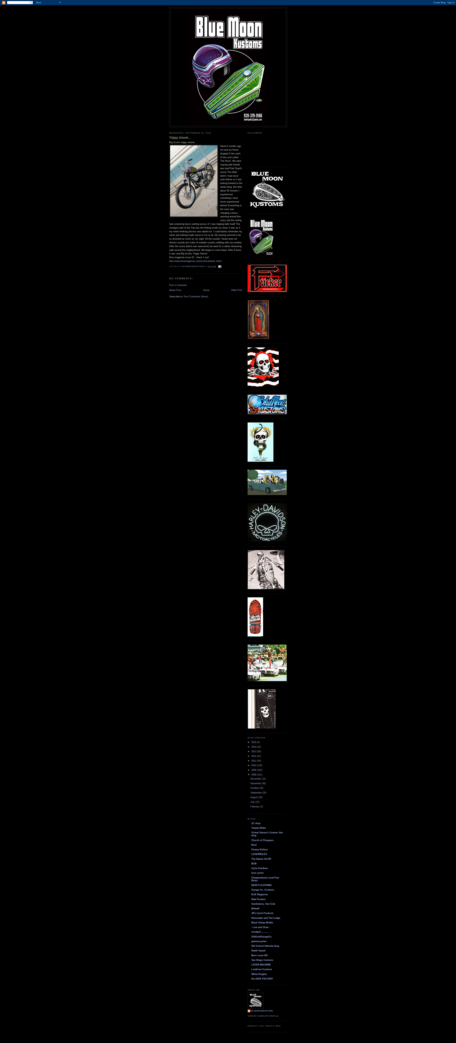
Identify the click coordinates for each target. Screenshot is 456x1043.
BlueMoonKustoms (262, 1011)
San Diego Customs (262, 960)
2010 (254, 765)
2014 (254, 746)
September (256, 792)
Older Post (236, 290)
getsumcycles (258, 941)
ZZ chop (255, 823)
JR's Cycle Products (262, 913)
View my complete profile (263, 1016)
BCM (253, 863)
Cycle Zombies (259, 868)
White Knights (259, 974)
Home (206, 290)
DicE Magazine (259, 894)
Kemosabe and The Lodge (265, 918)
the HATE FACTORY (262, 978)
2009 (254, 770)
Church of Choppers (262, 840)
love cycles (257, 873)
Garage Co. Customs (262, 889)
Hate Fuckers (258, 899)
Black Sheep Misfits (262, 922)
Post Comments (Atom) (196, 296)
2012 (254, 756)
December (256, 778)
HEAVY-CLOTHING (261, 885)
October (254, 788)
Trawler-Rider (258, 828)
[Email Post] (220, 267)
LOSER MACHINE (261, 964)
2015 (254, 742)
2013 (254, 751)
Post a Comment (178, 285)
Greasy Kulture (259, 849)
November (256, 783)
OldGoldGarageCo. (261, 936)
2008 (254, 774)
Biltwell (255, 908)
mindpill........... (259, 932)
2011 (254, 760)
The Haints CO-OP (261, 859)
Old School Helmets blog (265, 946)
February (255, 806)
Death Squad (258, 950)
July (252, 802)
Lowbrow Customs (261, 969)
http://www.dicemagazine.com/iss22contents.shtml (195, 261)
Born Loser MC (259, 955)
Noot (253, 845)
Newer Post (175, 290)
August (254, 797)
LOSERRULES (259, 854)
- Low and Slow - (260, 927)
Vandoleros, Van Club (263, 904)
